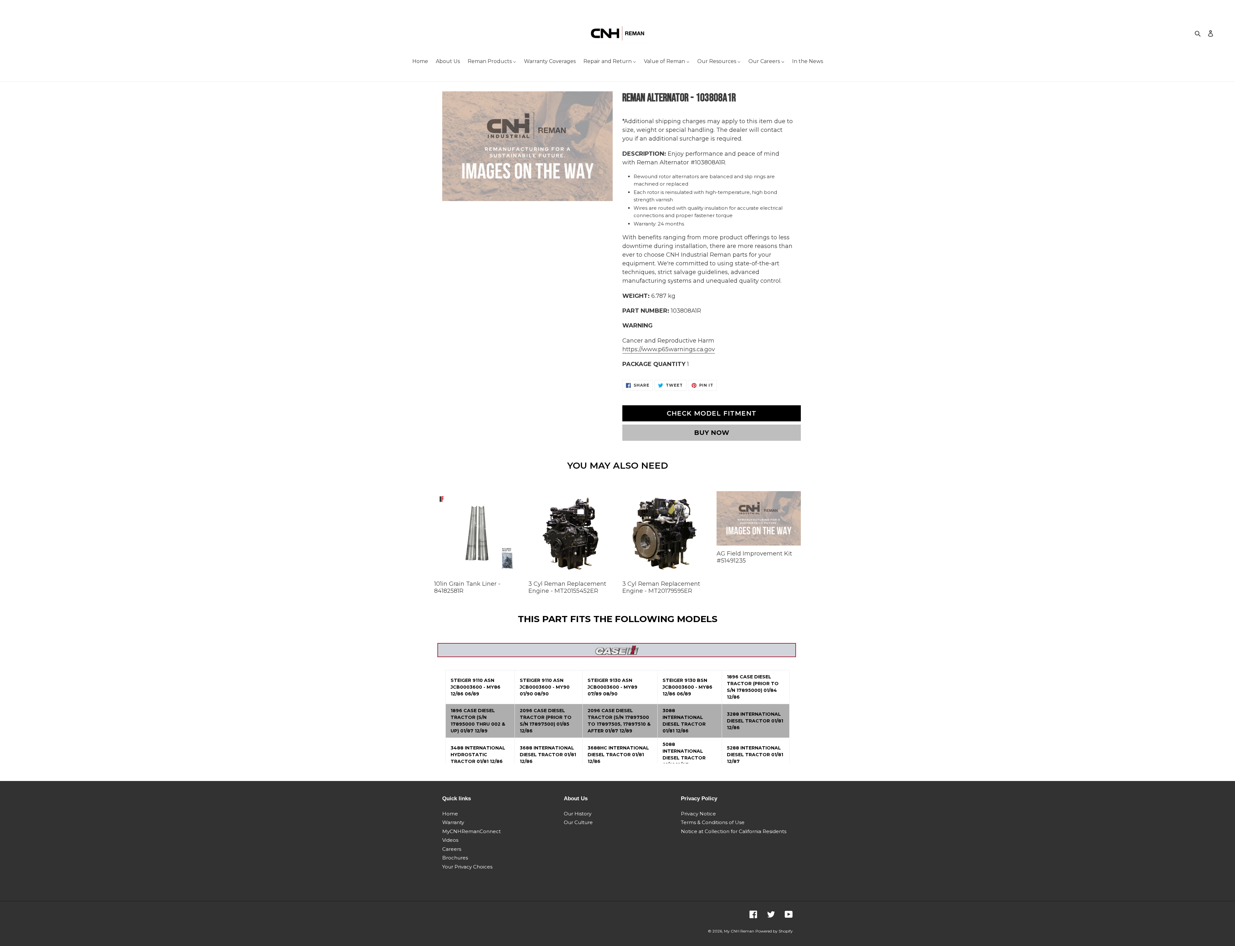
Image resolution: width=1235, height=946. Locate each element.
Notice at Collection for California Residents (733, 831)
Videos (450, 840)
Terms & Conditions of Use (713, 822)
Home (450, 814)
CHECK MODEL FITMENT (711, 413)
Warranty (453, 822)
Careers (451, 849)
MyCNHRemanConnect (471, 831)
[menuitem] (420, 62)
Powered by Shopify (774, 931)
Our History (577, 814)
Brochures (455, 858)
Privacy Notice (698, 814)
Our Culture (578, 822)
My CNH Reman (739, 931)
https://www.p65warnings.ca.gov (668, 349)
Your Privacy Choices (467, 867)
